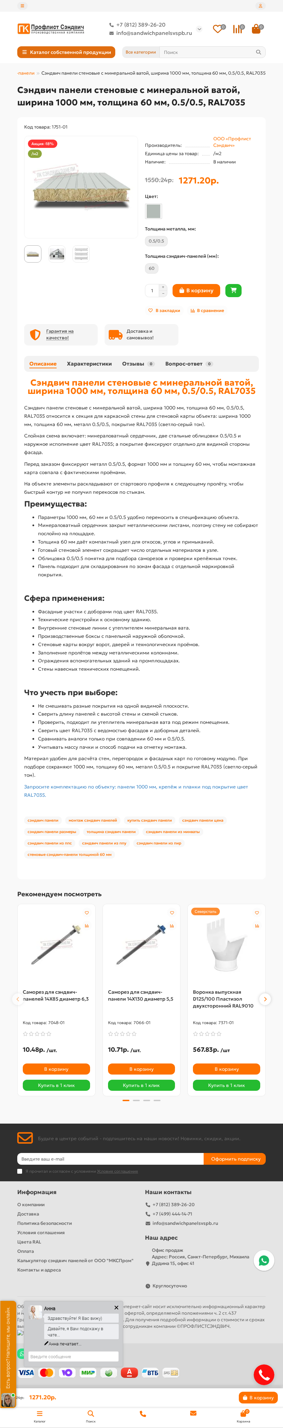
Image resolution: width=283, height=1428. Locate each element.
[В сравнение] (87, 925)
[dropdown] (22, 6)
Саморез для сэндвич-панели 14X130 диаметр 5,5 (140, 995)
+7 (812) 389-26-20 (141, 24)
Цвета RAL (29, 1242)
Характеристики (89, 363)
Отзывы (137, 363)
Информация (37, 1192)
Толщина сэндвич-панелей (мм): (182, 256)
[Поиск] (258, 52)
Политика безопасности (44, 1223)
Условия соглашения (41, 1233)
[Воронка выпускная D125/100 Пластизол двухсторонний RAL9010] (226, 944)
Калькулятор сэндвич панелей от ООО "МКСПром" (75, 1261)
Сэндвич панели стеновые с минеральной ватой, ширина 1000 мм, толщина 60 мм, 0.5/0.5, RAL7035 (142, 386)
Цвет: (151, 196)
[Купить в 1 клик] (233, 290)
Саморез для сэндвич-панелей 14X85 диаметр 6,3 (56, 995)
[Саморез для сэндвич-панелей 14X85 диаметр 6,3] (56, 944)
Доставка (28, 1214)
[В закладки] (87, 912)
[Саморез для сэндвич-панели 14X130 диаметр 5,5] (141, 944)
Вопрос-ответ (188, 363)
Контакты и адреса (39, 1270)
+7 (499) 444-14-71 (172, 1214)
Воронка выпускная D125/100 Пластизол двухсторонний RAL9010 (223, 999)
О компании (31, 1205)
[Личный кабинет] (260, 6)
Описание (43, 363)
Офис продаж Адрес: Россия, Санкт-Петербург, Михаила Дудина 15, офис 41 (200, 1256)
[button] (18, 999)
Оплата (25, 1251)
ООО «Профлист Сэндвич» (232, 142)
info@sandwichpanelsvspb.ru (154, 33)
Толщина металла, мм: (170, 229)
